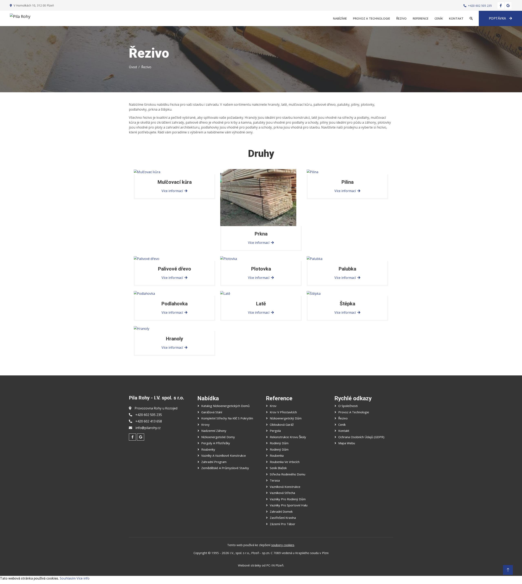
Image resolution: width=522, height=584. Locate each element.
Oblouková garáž (282, 424)
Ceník (439, 18)
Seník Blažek (278, 468)
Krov (273, 406)
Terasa (275, 480)
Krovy (205, 424)
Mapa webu (346, 443)
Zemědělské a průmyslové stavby (225, 468)
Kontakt (456, 18)
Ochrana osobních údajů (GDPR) (361, 437)
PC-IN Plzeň (274, 565)
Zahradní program (214, 462)
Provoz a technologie (371, 18)
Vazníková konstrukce (285, 487)
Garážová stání (211, 412)
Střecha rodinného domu (287, 474)
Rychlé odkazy (353, 398)
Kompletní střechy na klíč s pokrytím (227, 418)
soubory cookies (282, 545)
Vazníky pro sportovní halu (288, 505)
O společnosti (348, 406)
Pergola (275, 431)
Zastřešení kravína (283, 518)
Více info (83, 578)
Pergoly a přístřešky (215, 443)
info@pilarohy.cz (148, 428)
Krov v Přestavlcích (283, 412)
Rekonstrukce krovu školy (288, 437)
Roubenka (277, 455)
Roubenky (208, 449)
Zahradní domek (281, 511)
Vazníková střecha (282, 493)
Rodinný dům (279, 443)
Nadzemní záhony (213, 431)
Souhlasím (68, 578)
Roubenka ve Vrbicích (285, 462)
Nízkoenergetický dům (286, 418)
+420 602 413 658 (148, 421)
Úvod (133, 67)
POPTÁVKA (497, 18)
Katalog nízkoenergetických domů (225, 406)
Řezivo (401, 18)
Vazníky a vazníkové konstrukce (223, 455)
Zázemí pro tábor (282, 524)
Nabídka (208, 398)
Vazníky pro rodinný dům (288, 499)
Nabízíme (340, 18)
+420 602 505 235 (480, 6)
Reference (420, 18)
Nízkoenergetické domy (218, 437)
